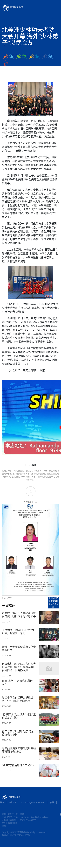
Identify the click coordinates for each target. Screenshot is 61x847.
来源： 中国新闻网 (41, 69)
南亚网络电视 (16, 6)
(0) (36, 502)
